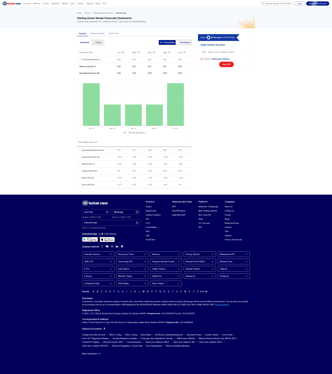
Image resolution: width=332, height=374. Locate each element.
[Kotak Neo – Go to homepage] (12, 3)
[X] (102, 246)
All (206, 291)
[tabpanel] (134, 115)
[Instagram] (112, 246)
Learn (72, 3)
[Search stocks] (263, 3)
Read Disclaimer (222, 304)
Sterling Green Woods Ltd (103, 13)
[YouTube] (107, 246)
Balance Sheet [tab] (97, 33)
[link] (96, 212)
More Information (90, 353)
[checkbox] (202, 59)
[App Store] (107, 239)
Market (65, 3)
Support (89, 3)
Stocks (87, 13)
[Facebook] (122, 246)
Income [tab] (82, 33)
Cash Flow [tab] (113, 33)
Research (55, 3)
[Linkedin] (117, 246)
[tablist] (134, 33)
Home (79, 13)
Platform (37, 3)
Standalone (185, 42)
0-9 (202, 291)
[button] (317, 3)
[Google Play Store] (90, 239)
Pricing (46, 3)
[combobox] (276, 3)
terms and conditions (221, 59)
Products (27, 3)
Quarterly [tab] (84, 42)
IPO (104, 3)
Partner (81, 3)
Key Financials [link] (121, 13)
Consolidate (169, 42)
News (98, 3)
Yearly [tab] (98, 42)
